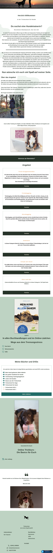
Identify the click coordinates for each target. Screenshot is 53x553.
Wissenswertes (9, 349)
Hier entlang (8, 459)
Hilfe (6, 352)
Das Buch (8, 346)
